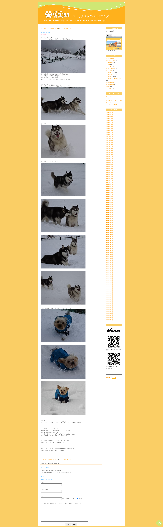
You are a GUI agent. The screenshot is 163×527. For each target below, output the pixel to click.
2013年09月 (109, 190)
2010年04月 (109, 272)
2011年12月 (109, 232)
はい (74, 498)
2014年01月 (109, 182)
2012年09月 (109, 214)
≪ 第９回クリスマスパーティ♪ (49, 28)
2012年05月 (109, 222)
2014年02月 (109, 180)
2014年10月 (109, 164)
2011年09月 (109, 238)
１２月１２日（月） (111, 104)
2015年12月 (109, 136)
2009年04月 (109, 296)
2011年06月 (109, 244)
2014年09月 (109, 166)
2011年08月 (109, 240)
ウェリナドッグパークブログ (91, 16)
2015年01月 (109, 158)
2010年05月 (109, 270)
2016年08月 (109, 120)
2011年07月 (109, 242)
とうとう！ (109, 98)
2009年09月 (109, 286)
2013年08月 (109, 192)
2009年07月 (109, 290)
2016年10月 (109, 116)
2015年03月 (109, 154)
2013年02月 (109, 204)
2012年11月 (109, 210)
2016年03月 (109, 130)
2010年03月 (109, 274)
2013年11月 (109, 186)
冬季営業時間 (110, 82)
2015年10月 (109, 140)
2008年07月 (109, 314)
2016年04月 (109, 128)
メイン (61, 28)
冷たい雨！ (109, 96)
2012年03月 (109, 226)
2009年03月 (109, 298)
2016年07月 (109, 122)
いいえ (80, 498)
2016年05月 (109, 126)
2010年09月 (109, 262)
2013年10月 (109, 188)
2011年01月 (109, 254)
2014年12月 (109, 160)
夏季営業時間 (110, 84)
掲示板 (108, 86)
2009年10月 (109, 284)
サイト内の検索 (110, 31)
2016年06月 (109, 124)
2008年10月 (109, 308)
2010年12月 (109, 256)
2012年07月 (109, 218)
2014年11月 (109, 162)
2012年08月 (109, 216)
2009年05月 (109, 294)
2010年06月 (109, 268)
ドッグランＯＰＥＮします (113, 78)
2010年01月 (109, 278)
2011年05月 (109, 246)
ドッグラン (109, 76)
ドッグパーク (110, 74)
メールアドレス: (45, 489)
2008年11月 (109, 306)
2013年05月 (109, 198)
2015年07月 (109, 146)
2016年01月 (109, 134)
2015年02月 (109, 156)
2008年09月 (109, 310)
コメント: (43, 503)
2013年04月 (109, 200)
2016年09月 (109, 118)
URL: (42, 496)
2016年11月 (109, 114)
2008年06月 (109, 316)
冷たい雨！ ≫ (67, 28)
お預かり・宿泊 (110, 60)
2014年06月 (109, 172)
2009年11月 (109, 282)
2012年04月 (109, 224)
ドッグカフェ (110, 72)
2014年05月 (109, 174)
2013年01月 (109, 206)
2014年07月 (109, 170)
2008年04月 (109, 320)
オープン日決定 (110, 68)
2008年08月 (109, 312)
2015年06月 (109, 148)
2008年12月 (109, 304)
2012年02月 (109, 228)
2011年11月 (109, 234)
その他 (108, 64)
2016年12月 (109, 112)
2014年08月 (109, 168)
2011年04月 (109, 248)
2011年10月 (109, 236)
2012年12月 (109, 208)
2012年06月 (109, 220)
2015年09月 (109, 142)
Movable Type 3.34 (111, 377)
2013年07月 (109, 194)
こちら (117, 50)
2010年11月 (109, 258)
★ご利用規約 (110, 58)
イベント (108, 66)
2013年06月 (109, 196)
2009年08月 (109, 288)
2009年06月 (109, 292)
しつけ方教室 (110, 62)
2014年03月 (109, 178)
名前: (42, 482)
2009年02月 (109, 300)
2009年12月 (109, 280)
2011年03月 (109, 250)
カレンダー (109, 70)
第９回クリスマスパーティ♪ (114, 100)
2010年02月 (109, 276)
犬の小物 (108, 88)
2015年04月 (109, 152)
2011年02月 (109, 252)
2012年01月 (109, 230)
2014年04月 (109, 176)
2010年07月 (109, 266)
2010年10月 (109, 260)
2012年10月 (109, 212)
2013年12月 (109, 184)
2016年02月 (109, 132)
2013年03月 (109, 202)
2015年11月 (109, 138)
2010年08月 (109, 264)
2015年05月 (109, 150)
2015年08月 (109, 144)
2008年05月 (109, 318)
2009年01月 (109, 302)
